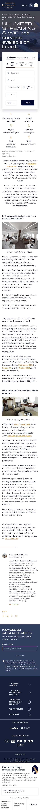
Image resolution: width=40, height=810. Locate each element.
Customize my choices (19, 805)
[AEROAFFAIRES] (2, 5)
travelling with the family (20, 436)
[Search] (30, 5)
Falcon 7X (6, 368)
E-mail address (7, 644)
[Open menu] (36, 5)
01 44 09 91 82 (11, 539)
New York (25, 424)
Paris (16, 424)
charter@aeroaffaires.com (22, 761)
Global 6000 (24, 368)
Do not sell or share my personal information (5, 805)
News (11, 15)
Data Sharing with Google (12, 792)
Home (4, 15)
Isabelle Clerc (22, 554)
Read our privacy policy (9, 785)
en (23, 5)
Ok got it (33, 804)
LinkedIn (15, 604)
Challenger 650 (25, 365)
